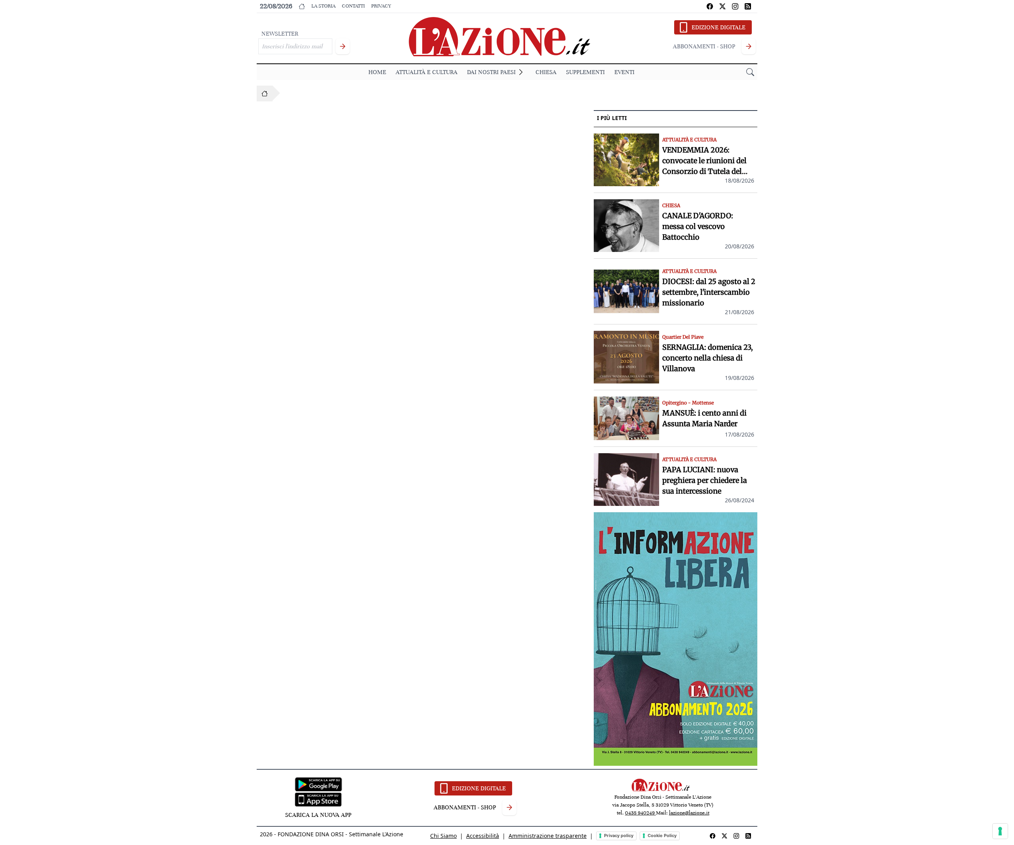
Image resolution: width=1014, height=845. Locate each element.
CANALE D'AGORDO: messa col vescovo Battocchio (697, 226)
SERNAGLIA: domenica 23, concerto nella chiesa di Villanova (707, 358)
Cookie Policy (662, 835)
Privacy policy (618, 835)
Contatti (353, 6)
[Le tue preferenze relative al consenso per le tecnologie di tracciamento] (1000, 831)
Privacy (381, 6)
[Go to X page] (722, 6)
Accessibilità (482, 835)
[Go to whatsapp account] (747, 6)
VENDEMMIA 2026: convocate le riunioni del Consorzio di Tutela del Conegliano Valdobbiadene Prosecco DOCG (708, 161)
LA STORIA (323, 6)
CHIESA (546, 72)
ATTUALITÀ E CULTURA (426, 72)
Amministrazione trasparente (548, 835)
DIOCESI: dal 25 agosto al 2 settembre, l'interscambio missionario (708, 292)
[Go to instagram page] (735, 6)
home (377, 72)
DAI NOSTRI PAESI (491, 72)
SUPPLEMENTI (585, 72)
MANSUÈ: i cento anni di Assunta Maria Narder (704, 418)
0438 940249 (640, 813)
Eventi (624, 72)
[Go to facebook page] (709, 6)
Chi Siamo (443, 835)
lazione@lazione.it (689, 813)
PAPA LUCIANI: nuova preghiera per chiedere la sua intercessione (704, 480)
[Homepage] (265, 93)
